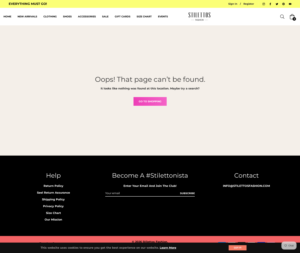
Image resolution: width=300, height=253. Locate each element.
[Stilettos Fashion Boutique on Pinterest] (283, 3)
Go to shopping (150, 101)
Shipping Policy (53, 199)
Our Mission (53, 219)
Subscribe (187, 193)
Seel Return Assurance (53, 192)
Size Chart (53, 213)
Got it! (237, 247)
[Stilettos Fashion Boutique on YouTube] (290, 3)
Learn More (168, 247)
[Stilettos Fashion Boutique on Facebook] (270, 3)
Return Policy (53, 186)
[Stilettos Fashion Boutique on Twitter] (277, 3)
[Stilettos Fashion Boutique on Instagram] (263, 3)
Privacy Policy (53, 206)
